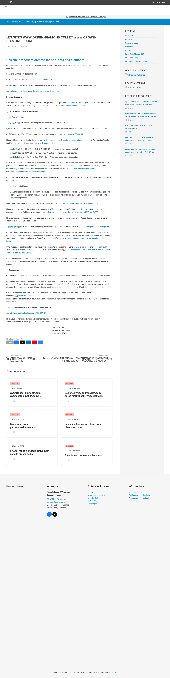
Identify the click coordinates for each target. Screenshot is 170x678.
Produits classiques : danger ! (136, 61)
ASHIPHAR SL (77, 103)
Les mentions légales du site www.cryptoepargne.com (76, 203)
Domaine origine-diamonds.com (39, 79)
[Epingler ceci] (34, 342)
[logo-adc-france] (24, 572)
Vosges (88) (93, 504)
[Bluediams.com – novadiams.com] (86, 453)
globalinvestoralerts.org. (72, 166)
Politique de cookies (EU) (138, 498)
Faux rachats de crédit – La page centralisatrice (138, 126)
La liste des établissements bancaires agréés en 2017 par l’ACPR (72, 212)
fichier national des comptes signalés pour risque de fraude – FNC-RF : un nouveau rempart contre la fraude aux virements (140, 151)
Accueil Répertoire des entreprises (95, 226)
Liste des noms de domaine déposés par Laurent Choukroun (34, 91)
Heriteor (128, 50)
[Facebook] (7, 2)
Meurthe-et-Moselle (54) (97, 495)
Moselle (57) (93, 498)
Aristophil (129, 36)
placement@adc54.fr (25, 296)
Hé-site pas (113, 672)
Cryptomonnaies (131, 43)
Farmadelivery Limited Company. (72, 106)
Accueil (8, 22)
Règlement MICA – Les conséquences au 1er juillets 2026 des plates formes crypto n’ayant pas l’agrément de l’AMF (141, 115)
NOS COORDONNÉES (75, 134)
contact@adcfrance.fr (56, 502)
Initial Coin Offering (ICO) (135, 54)
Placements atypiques (133, 58)
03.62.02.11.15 (53, 499)
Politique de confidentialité (139, 495)
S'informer (24, 22)
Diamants (55, 22)
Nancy (90, 492)
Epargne (40, 22)
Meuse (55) (92, 501)
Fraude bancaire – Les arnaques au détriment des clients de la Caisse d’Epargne (139, 139)
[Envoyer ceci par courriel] (10, 342)
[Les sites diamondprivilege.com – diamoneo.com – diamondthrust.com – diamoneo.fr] (86, 423)
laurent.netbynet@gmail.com (45, 143)
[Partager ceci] (16, 342)
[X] (11, 2)
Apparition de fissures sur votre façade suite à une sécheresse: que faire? (141, 103)
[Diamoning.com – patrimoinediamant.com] (31, 423)
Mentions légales (135, 492)
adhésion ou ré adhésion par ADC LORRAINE (28, 313)
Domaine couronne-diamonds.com (75, 140)
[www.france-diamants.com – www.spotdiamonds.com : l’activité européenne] (31, 392)
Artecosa (128, 39)
